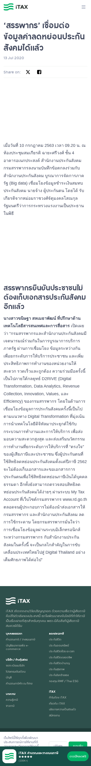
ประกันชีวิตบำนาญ (59, 663)
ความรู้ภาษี (12, 699)
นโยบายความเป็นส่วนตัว (62, 709)
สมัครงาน (54, 715)
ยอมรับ (78, 746)
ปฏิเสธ (58, 746)
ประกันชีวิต (55, 639)
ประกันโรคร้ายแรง (59, 675)
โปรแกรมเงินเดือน (15, 671)
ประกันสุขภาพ (57, 669)
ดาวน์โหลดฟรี (78, 756)
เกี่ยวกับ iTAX (57, 703)
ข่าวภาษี (10, 706)
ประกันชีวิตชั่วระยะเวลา (61, 651)
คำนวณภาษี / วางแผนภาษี (20, 639)
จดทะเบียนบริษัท (15, 665)
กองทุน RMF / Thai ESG (63, 681)
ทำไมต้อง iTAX (57, 697)
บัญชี (9, 677)
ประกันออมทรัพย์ (59, 645)
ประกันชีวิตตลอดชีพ (60, 657)
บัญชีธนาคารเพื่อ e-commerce (17, 647)
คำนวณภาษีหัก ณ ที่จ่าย (19, 683)
